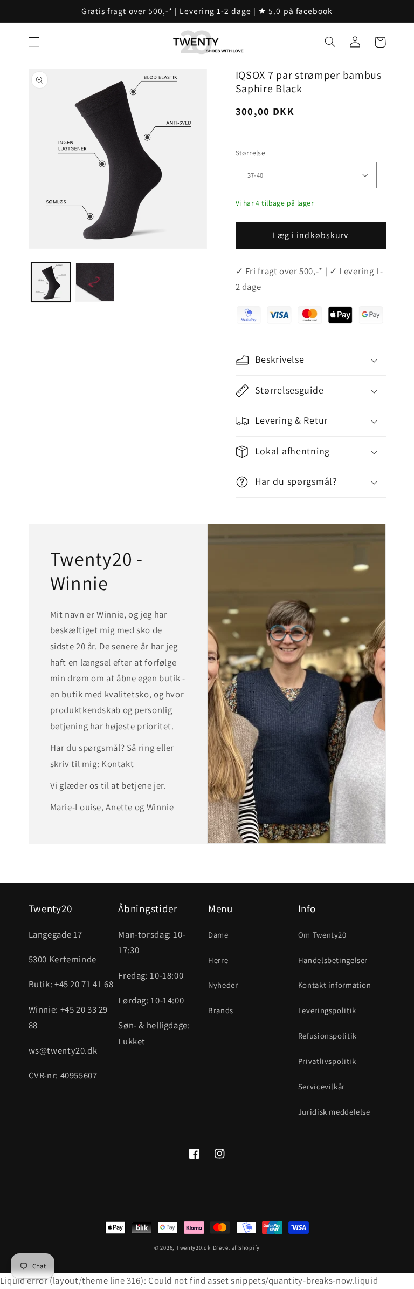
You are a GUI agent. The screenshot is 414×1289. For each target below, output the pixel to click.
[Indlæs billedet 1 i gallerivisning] (50, 282)
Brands (220, 1010)
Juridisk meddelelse (334, 1112)
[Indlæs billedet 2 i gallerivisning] (94, 282)
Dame (218, 935)
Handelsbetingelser (333, 960)
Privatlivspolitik (327, 1061)
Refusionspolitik (327, 1035)
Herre (218, 960)
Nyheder (223, 985)
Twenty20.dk (193, 1247)
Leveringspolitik (327, 1010)
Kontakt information (334, 985)
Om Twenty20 (322, 935)
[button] (34, 42)
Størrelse (251, 153)
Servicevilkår (321, 1086)
